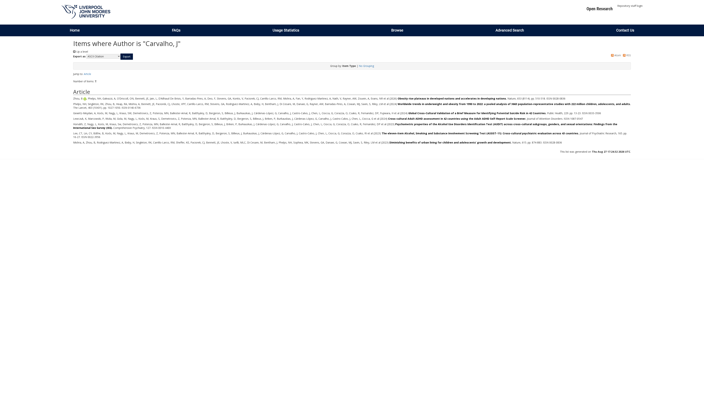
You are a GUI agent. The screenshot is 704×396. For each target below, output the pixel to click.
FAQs (176, 30)
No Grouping (366, 66)
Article (87, 74)
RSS (628, 55)
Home (75, 30)
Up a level (82, 51)
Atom (617, 55)
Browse (397, 30)
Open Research (599, 8)
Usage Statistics (286, 30)
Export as (79, 56)
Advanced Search (510, 30)
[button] (126, 57)
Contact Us (625, 30)
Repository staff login (630, 6)
